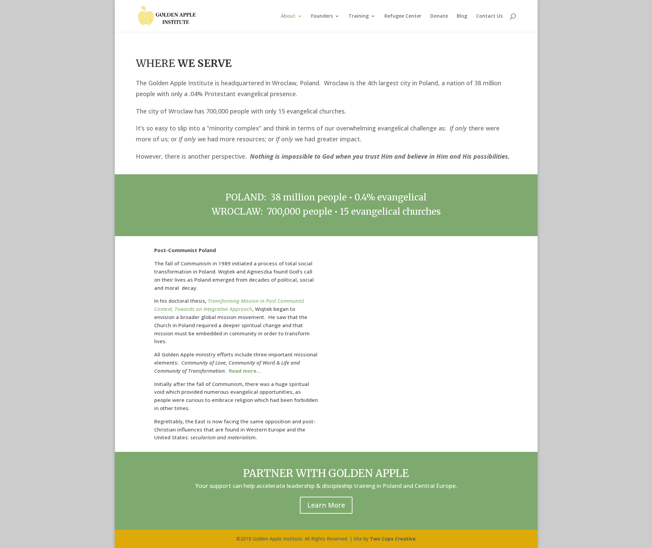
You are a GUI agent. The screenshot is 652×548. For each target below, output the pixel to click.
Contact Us (489, 16)
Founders (322, 16)
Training (358, 16)
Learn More (326, 505)
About (288, 16)
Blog (462, 16)
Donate (439, 16)
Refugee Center (402, 16)
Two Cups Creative (393, 538)
